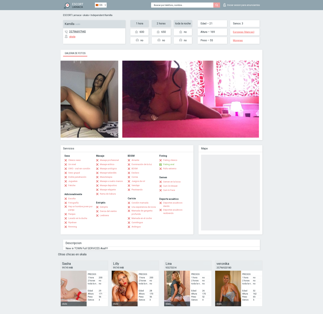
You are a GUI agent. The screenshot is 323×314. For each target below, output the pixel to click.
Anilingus (136, 226)
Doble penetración (77, 177)
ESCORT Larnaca (72, 15)
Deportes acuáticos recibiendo (172, 211)
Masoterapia (106, 177)
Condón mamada (140, 202)
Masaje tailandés (108, 172)
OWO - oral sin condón (79, 168)
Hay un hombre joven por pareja (80, 208)
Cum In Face (169, 190)
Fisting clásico (170, 160)
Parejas (71, 214)
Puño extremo (169, 168)
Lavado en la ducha (77, 218)
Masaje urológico (108, 168)
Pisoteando (137, 189)
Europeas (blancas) (243, 32)
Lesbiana (104, 215)
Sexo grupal (74, 172)
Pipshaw (72, 222)
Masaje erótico (107, 164)
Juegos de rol (138, 181)
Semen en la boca (172, 181)
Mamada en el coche (142, 218)
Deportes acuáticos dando (172, 204)
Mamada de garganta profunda (142, 212)
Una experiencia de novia (144, 207)
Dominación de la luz (142, 164)
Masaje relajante (108, 189)
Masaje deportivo (108, 185)
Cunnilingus (137, 222)
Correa (135, 177)
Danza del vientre (108, 211)
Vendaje (135, 185)
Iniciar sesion (243, 5)
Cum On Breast (170, 186)
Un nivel (72, 164)
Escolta (72, 198)
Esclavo (135, 172)
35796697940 (77, 31)
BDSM (135, 168)
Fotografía (73, 202)
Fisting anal (168, 164)
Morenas (238, 40)
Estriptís (104, 207)
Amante (135, 160)
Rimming (72, 226)
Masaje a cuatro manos (111, 181)
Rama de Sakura (108, 194)
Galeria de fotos (75, 53)
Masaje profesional (109, 160)
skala (86, 15)
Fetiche (71, 185)
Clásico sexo (74, 160)
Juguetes (72, 181)
